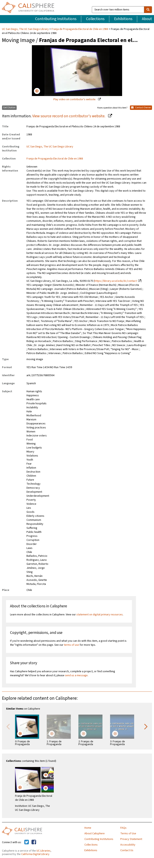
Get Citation (9, 107)
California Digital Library (35, 854)
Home (87, 827)
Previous (8, 726)
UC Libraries (43, 851)
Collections (95, 19)
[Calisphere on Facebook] (33, 842)
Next (146, 726)
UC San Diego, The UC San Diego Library (25, 29)
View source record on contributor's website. (69, 116)
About (147, 19)
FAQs (123, 827)
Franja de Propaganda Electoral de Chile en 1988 (80, 29)
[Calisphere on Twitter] (26, 842)
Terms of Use (128, 833)
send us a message (76, 675)
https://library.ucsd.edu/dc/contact (115, 281)
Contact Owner (143, 107)
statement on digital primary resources (99, 615)
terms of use (71, 645)
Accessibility (127, 844)
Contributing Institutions (55, 19)
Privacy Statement (131, 839)
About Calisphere (94, 833)
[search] (148, 9)
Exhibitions (123, 19)
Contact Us (126, 850)
